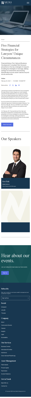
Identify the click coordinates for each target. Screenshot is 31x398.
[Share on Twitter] (12, 85)
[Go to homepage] (6, 2)
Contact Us (4, 386)
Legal (2, 334)
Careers (3, 328)
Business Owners (5, 346)
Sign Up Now (5, 298)
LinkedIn (3, 310)
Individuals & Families (6, 349)
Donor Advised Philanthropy (8, 355)
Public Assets (4, 364)
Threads (3, 313)
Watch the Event (7, 124)
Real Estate (4, 371)
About (2, 322)
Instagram (3, 307)
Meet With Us (4, 383)
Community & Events (6, 325)
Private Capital (5, 368)
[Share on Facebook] (9, 85)
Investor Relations (5, 374)
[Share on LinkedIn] (15, 85)
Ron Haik (5, 181)
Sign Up (5, 273)
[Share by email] (18, 85)
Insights (3, 331)
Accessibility (4, 337)
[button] (28, 3)
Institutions (4, 352)
